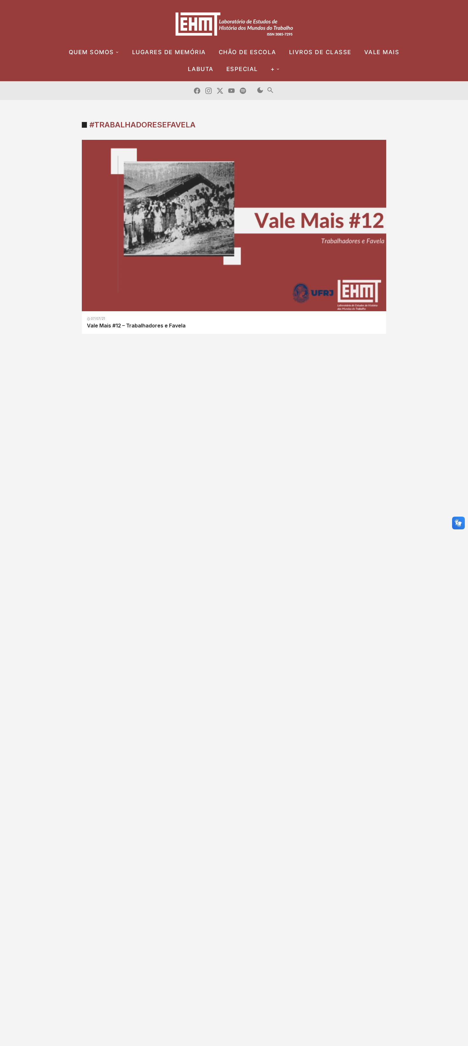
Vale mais (382, 52)
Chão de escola (247, 52)
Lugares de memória (169, 52)
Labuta (201, 69)
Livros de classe (320, 52)
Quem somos (91, 52)
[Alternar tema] (260, 90)
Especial (242, 69)
